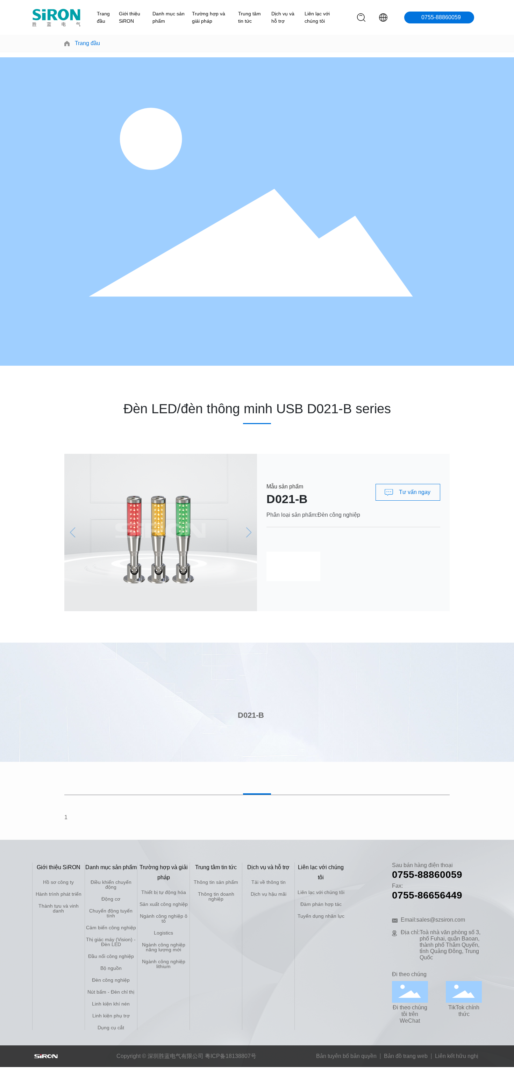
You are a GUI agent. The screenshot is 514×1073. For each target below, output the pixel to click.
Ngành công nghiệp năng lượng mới (163, 947)
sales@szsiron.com (440, 920)
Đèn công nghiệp (338, 515)
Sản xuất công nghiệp (164, 904)
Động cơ (110, 899)
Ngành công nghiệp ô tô (163, 918)
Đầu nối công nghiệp (111, 956)
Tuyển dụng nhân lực (321, 916)
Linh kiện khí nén (111, 1004)
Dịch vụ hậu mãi (268, 894)
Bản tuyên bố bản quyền (346, 1056)
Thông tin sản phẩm (216, 882)
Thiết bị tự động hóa (163, 892)
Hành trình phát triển (58, 894)
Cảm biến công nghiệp (111, 927)
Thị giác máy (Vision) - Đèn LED (111, 942)
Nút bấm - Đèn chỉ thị (110, 992)
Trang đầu (103, 17)
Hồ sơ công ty (58, 882)
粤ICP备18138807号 (230, 1056)
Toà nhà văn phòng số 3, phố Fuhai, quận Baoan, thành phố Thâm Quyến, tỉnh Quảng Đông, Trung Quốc (450, 944)
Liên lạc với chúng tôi (317, 17)
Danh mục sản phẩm (168, 17)
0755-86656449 (427, 895)
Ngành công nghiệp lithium (163, 964)
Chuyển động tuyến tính (111, 913)
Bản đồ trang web (406, 1056)
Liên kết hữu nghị (456, 1056)
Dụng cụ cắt (111, 1027)
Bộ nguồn (111, 968)
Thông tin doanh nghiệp (216, 896)
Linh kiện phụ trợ (111, 1015)
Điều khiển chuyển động (111, 884)
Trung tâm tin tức (249, 17)
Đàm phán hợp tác (321, 904)
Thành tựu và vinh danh (58, 908)
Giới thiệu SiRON (129, 17)
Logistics (163, 933)
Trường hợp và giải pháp (208, 17)
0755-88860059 (441, 17)
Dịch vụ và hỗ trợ (282, 17)
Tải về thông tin (268, 882)
